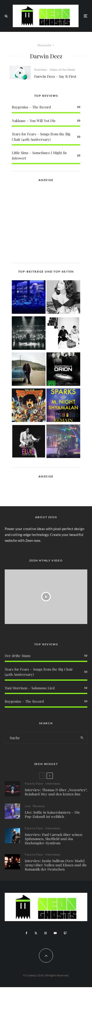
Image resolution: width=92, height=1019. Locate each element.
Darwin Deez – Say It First (55, 76)
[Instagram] (45, 933)
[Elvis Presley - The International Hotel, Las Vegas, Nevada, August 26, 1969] (29, 442)
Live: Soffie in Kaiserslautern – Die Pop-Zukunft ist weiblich (52, 814)
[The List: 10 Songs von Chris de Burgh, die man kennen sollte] (29, 333)
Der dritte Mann (17, 655)
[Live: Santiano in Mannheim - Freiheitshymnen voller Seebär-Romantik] (29, 297)
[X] (36, 933)
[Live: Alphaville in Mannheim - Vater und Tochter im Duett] (63, 442)
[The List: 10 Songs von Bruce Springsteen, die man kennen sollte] (29, 370)
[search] (82, 737)
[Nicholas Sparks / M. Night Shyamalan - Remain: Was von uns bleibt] (63, 406)
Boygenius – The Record (31, 107)
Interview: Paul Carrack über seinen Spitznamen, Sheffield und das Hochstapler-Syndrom (53, 838)
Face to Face (34, 783)
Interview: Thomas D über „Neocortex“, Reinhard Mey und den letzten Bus (56, 792)
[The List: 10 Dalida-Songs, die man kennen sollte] (63, 297)
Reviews (39, 806)
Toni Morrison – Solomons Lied (30, 688)
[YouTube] (55, 933)
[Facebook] (26, 933)
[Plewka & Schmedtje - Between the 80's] (63, 333)
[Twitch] (65, 933)
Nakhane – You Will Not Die (34, 120)
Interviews (52, 783)
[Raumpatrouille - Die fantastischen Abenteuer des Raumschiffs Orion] (63, 370)
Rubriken (40, 69)
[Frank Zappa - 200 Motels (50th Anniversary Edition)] (29, 406)
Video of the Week (62, 69)
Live (27, 806)
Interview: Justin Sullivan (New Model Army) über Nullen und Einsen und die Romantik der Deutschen (56, 865)
